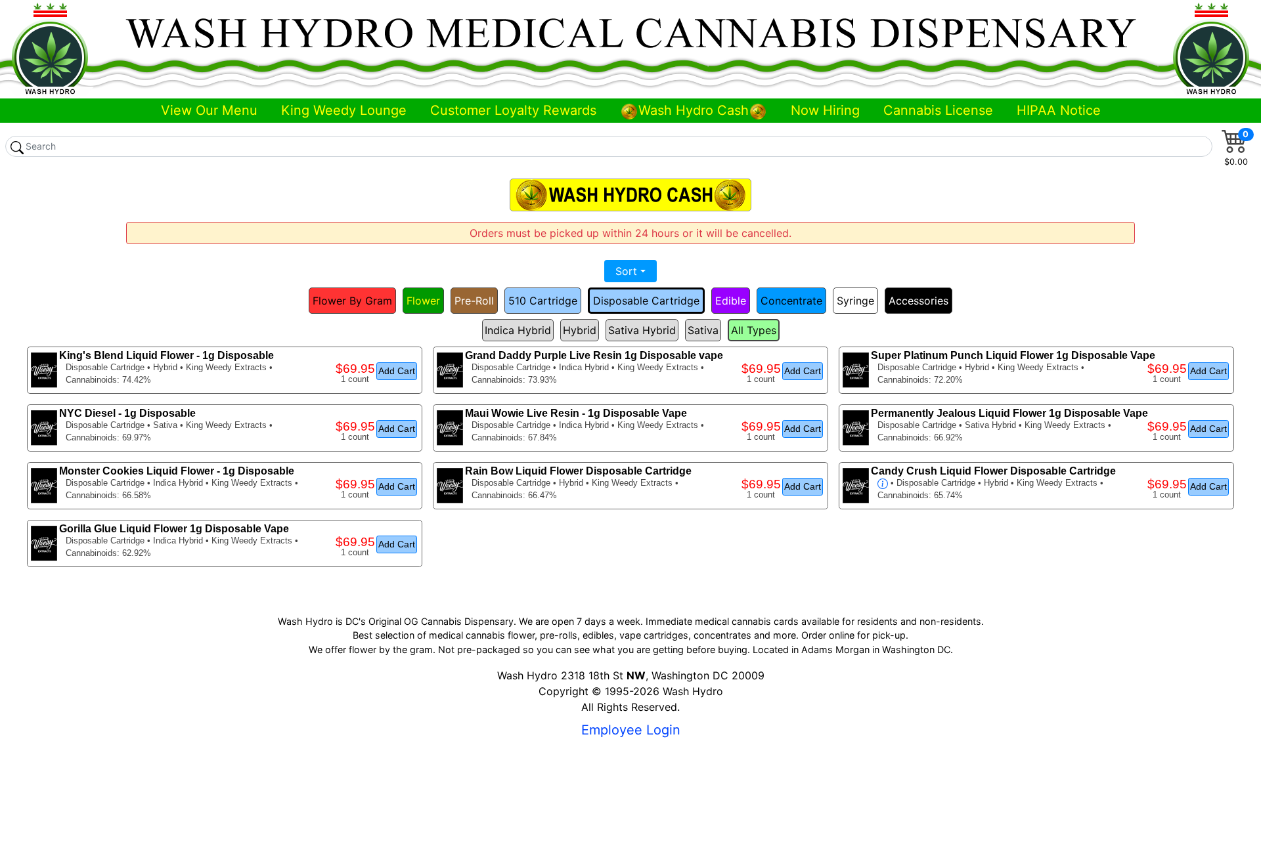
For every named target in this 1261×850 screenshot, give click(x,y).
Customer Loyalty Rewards (513, 110)
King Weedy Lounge (344, 110)
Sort (626, 271)
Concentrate (791, 300)
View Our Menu (209, 110)
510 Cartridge (542, 300)
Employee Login (630, 730)
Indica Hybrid (518, 330)
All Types (753, 330)
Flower (423, 300)
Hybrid (579, 330)
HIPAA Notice (1059, 110)
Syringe (855, 300)
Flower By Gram (352, 300)
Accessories (918, 300)
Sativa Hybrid (642, 330)
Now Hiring (825, 110)
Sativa (703, 330)
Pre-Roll (474, 300)
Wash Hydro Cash (693, 110)
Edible (730, 300)
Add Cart (396, 371)
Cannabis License (938, 110)
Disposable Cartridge (646, 300)
